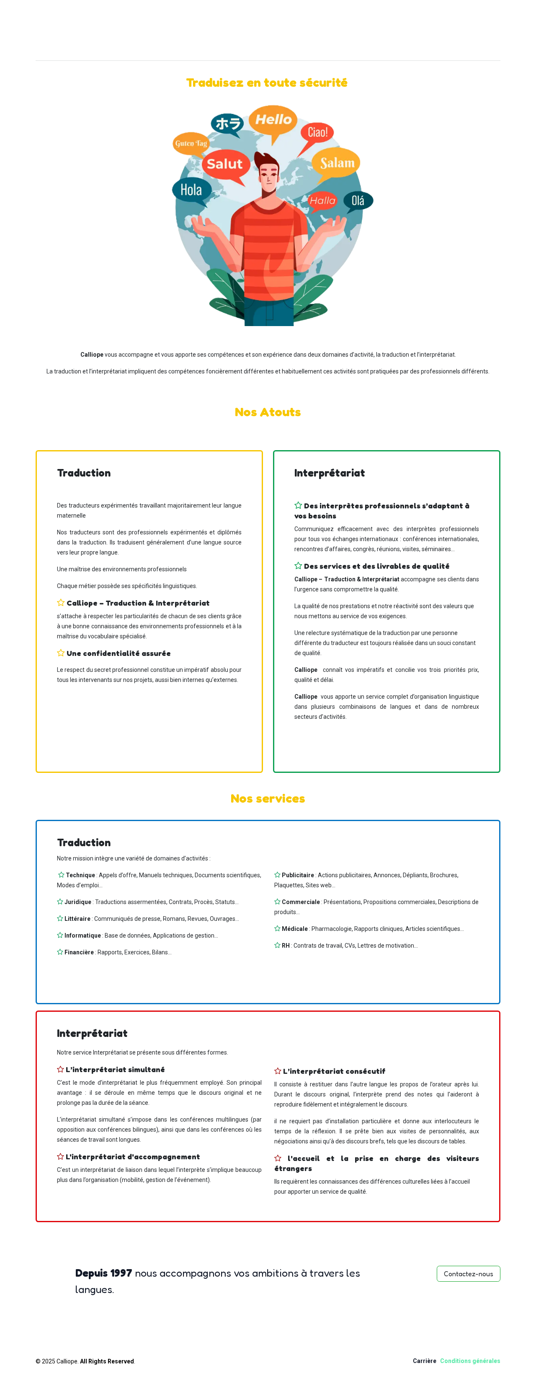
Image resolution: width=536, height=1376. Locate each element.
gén (477, 1361)
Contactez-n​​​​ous (468, 1274)
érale (490, 1361)
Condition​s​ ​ (456, 1361)
